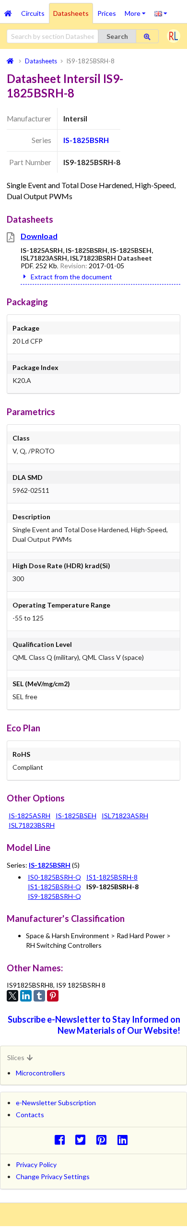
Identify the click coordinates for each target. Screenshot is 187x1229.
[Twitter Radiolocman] (83, 1139)
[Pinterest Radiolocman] (104, 1139)
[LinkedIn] (26, 996)
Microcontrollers (40, 1073)
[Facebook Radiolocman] (62, 1139)
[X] (12, 996)
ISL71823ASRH (125, 815)
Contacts (30, 1114)
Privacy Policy (36, 1164)
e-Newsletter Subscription (56, 1102)
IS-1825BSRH (86, 140)
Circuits (33, 13)
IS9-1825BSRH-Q (54, 896)
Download (39, 235)
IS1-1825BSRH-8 (112, 877)
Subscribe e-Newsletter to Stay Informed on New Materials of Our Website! (94, 1025)
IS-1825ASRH (29, 815)
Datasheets (71, 13)
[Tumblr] (39, 996)
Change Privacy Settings (53, 1176)
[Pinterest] (52, 996)
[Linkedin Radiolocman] (125, 1139)
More (137, 10)
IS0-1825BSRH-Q (54, 877)
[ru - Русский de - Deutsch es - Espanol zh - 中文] (161, 13)
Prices (106, 13)
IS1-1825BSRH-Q (54, 887)
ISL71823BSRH (32, 825)
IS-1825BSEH (76, 815)
